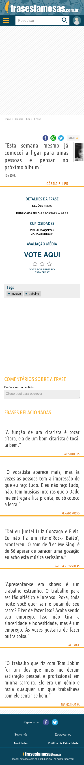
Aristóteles (72, 454)
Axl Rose (74, 645)
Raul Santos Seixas (67, 566)
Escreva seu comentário (19, 387)
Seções (37, 206)
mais (73, 137)
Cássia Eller (57, 183)
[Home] (42, 7)
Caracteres (40, 234)
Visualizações (41, 230)
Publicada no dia (29, 213)
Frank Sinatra (70, 704)
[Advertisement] (42, 70)
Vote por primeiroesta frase (42, 270)
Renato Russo (71, 513)
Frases (47, 205)
